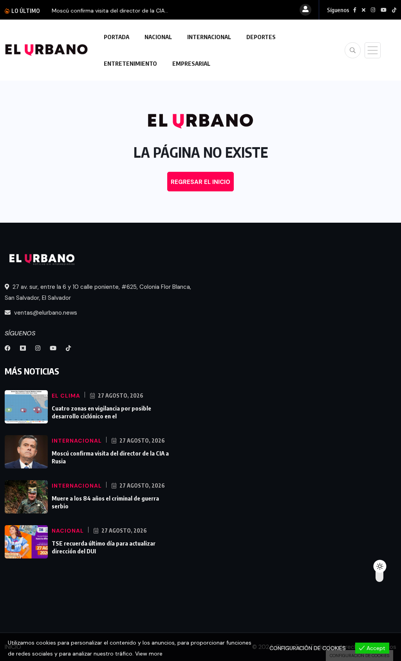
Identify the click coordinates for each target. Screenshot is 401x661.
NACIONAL (158, 36)
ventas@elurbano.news (45, 313)
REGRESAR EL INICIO (200, 182)
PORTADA (116, 36)
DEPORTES (261, 36)
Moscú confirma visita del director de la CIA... (110, 10)
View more (149, 653)
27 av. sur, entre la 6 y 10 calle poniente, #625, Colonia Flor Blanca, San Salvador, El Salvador (98, 292)
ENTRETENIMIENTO (130, 63)
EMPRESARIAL (191, 63)
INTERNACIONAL (209, 36)
